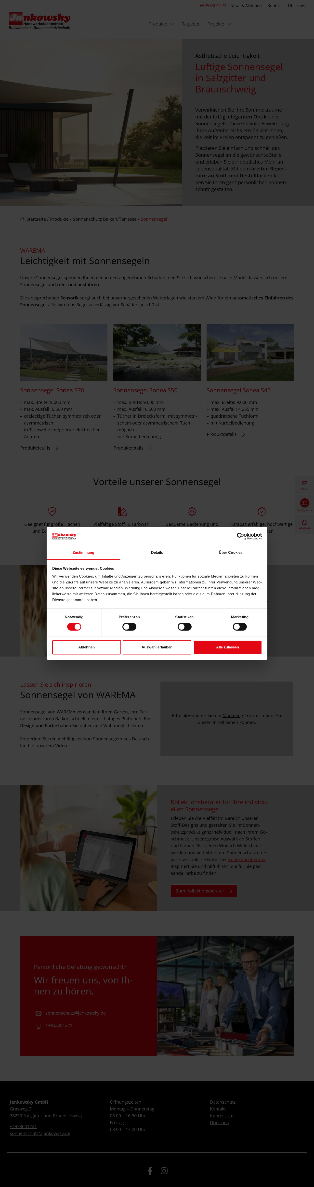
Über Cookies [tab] (230, 552)
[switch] (129, 627)
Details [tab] (157, 552)
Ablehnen (86, 647)
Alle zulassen (227, 647)
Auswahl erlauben (157, 647)
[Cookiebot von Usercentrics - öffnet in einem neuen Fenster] (240, 536)
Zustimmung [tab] (83, 552)
